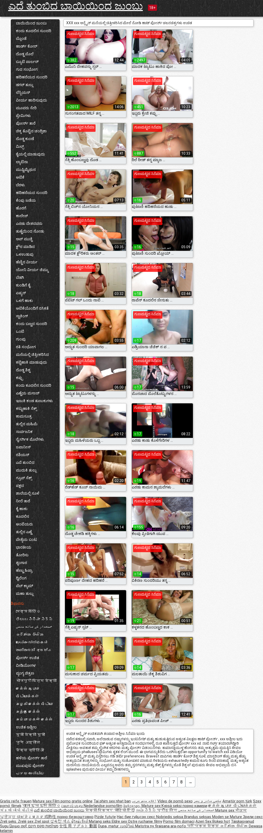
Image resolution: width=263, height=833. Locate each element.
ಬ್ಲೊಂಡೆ (21, 38)
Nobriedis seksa (170, 817)
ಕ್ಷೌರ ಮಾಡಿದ (25, 246)
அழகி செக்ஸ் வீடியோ (34, 704)
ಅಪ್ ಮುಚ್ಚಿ (24, 239)
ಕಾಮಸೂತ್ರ (24, 416)
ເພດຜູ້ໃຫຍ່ (127, 826)
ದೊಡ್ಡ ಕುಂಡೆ (25, 138)
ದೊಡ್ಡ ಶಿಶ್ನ (23, 370)
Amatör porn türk (237, 801)
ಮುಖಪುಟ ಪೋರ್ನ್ (30, 765)
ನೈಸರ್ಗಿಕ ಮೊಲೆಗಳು (30, 439)
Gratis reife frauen (16, 801)
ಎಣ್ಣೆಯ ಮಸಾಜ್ (28, 393)
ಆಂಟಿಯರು (24, 524)
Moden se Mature (227, 817)
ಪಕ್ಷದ (20, 485)
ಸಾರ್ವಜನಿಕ (24, 431)
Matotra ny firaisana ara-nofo (161, 826)
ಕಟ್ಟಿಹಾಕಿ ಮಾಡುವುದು (31, 362)
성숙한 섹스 (60, 821)
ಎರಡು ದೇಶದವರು (29, 223)
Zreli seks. (9, 821)
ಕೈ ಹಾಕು (21, 508)
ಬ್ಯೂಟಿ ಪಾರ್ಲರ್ (27, 61)
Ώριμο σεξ (19, 826)
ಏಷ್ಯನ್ (21, 293)
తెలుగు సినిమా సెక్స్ (34, 619)
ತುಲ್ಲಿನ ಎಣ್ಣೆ (24, 532)
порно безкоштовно (75, 817)
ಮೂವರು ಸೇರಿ (26, 108)
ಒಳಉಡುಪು (25, 254)
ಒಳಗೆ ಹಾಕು (24, 300)
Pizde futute (105, 817)
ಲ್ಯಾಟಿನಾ (22, 162)
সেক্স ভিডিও (28, 611)
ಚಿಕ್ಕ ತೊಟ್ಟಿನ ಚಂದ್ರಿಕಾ (31, 131)
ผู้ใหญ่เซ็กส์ (80, 821)
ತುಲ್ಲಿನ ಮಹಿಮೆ (26, 424)
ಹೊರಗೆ (21, 208)
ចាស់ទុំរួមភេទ (30, 817)
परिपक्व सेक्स (203, 826)
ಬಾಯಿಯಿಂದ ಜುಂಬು (31, 23)
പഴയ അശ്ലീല (30, 773)
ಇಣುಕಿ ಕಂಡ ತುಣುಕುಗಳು (34, 401)
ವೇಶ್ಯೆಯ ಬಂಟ (26, 539)
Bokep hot (221, 821)
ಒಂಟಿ (20, 331)
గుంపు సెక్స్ (146, 810)
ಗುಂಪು (21, 339)
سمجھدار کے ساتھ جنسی (34, 627)
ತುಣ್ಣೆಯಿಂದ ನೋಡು (30, 231)
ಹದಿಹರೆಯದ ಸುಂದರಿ (31, 77)
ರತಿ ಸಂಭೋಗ (26, 347)
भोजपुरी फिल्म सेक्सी (36, 681)
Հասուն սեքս (72, 805)
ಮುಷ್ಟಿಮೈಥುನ (26, 169)
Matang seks (100, 821)
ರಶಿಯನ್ (22, 454)
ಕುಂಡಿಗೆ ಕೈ (23, 285)
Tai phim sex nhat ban (112, 801)
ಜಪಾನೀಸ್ (23, 447)
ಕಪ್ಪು (19, 377)
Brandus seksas (198, 817)
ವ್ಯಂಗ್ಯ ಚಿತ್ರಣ (25, 673)
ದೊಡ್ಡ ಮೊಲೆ (24, 54)
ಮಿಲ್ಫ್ (20, 146)
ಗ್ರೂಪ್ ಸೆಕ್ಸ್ (24, 478)
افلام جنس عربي (144, 801)
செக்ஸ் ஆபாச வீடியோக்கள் (28, 692)
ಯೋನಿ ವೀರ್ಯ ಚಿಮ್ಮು (32, 269)
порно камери (195, 805)
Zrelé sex (26, 821)
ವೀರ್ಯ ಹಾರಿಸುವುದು (31, 100)
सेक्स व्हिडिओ (30, 750)
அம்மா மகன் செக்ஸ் (34, 719)
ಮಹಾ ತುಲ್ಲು (24, 593)
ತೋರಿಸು (22, 555)
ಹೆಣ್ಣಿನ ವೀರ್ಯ (26, 262)
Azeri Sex (203, 821)
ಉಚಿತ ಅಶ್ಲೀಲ (26, 727)
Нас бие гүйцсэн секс (136, 817)
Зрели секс (253, 817)
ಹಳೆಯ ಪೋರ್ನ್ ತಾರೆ (31, 758)
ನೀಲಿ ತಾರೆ (23, 501)
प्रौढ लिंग (167, 810)
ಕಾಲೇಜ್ (22, 216)
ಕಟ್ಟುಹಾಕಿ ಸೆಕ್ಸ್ (26, 408)
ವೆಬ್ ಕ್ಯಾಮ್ (24, 586)
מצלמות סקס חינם (43, 826)
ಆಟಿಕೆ (20, 177)
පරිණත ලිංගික (30, 634)
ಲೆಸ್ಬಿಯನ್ (23, 92)
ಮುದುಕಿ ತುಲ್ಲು (26, 470)
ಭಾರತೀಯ (23, 547)
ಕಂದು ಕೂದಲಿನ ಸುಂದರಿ (33, 31)
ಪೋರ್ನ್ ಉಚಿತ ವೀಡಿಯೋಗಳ (27, 661)
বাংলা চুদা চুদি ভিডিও (41, 805)
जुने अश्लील (28, 742)
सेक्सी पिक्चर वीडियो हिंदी (110, 810)
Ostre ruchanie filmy (145, 821)
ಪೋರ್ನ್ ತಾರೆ (25, 123)
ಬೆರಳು (20, 185)
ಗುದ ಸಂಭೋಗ (26, 69)
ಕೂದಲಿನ (22, 516)
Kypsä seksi (172, 805)
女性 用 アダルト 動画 (78, 826)
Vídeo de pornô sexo (175, 801)
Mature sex (43, 801)
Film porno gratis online (72, 801)
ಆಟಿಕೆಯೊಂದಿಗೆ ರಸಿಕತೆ (32, 308)
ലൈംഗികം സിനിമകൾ (32, 642)
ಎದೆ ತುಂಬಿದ (25, 462)
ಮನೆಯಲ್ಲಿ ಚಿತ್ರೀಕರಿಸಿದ (32, 354)
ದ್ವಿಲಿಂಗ (21, 578)
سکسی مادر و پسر (207, 801)
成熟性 (50, 817)
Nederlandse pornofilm (103, 805)
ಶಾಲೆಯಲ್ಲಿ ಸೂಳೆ (27, 493)
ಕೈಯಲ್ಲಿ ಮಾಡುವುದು (30, 154)
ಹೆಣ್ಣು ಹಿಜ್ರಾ (24, 570)
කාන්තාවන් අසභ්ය (34, 650)
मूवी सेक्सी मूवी (30, 735)
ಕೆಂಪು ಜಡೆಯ (26, 200)
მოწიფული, (132, 805)
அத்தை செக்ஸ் (28, 711)
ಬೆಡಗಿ (20, 277)
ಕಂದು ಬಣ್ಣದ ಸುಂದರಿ (31, 323)
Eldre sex (120, 821)
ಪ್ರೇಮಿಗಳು (23, 115)
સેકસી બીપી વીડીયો (16, 810)
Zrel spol (42, 821)
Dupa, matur (109, 826)
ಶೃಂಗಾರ (21, 562)
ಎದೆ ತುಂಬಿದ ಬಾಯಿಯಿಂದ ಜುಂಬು (75, 6)
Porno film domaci (178, 821)
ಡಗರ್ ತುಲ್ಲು (24, 84)
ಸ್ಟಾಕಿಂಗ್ (22, 316)
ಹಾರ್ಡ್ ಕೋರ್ (26, 46)
